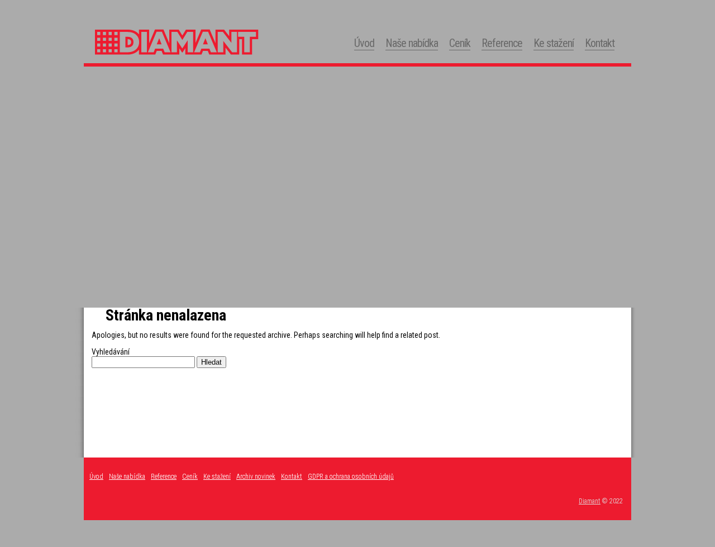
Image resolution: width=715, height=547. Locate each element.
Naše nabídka (411, 43)
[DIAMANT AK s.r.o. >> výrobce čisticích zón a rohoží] (206, 58)
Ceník (459, 43)
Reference (502, 43)
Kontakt (599, 43)
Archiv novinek (255, 476)
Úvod (364, 43)
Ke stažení (553, 43)
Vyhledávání (111, 351)
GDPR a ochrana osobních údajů (351, 476)
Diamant (589, 501)
